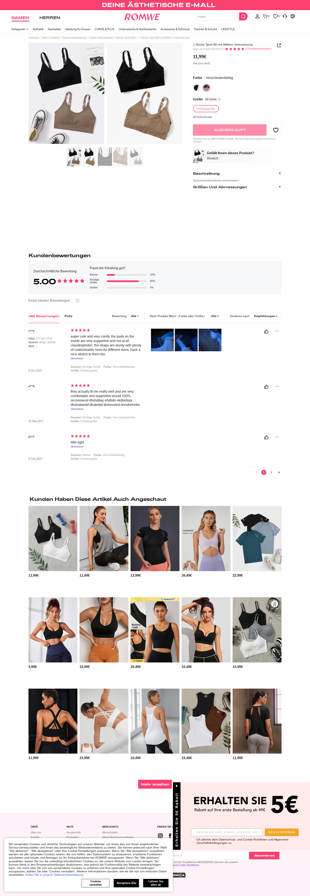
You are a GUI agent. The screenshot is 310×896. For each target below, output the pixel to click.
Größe (205, 99)
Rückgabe (72, 837)
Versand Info (73, 832)
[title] (155, 499)
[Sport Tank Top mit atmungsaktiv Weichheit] (155, 721)
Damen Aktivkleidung (74, 37)
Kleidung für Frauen (77, 29)
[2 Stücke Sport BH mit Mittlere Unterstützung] (52, 538)
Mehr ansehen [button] (155, 784)
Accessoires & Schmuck (175, 29)
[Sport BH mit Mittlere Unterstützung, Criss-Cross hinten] (52, 721)
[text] (107, 330)
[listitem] (52, 550)
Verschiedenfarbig (119, 366)
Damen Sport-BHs (126, 37)
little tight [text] (77, 442)
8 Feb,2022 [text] (35, 458)
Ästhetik (38, 29)
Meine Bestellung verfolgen (118, 837)
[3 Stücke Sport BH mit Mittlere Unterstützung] (257, 629)
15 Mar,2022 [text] (35, 421)
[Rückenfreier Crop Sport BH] (104, 629)
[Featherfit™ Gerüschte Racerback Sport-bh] (206, 538)
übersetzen (77, 358)
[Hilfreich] (266, 331)
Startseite (33, 37)
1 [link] (264, 472)
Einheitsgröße (84, 370)
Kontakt (35, 837)
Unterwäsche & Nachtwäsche (137, 29)
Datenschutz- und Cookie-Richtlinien (178, 865)
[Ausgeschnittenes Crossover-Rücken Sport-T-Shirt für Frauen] (257, 721)
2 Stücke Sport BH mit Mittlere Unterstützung (223, 44)
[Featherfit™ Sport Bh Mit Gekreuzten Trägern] (104, 721)
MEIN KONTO (110, 827)
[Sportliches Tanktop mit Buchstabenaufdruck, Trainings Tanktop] (257, 538)
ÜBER (34, 827)
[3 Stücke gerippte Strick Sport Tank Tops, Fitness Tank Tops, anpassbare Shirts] (206, 721)
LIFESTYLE (228, 29)
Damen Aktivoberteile (101, 37)
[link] (155, 5)
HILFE (70, 827)
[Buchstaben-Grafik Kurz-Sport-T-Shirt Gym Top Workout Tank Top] (104, 538)
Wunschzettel (110, 832)
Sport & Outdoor (51, 37)
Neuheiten (54, 29)
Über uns (36, 832)
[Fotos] (105, 94)
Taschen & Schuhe (205, 29)
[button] (276, 130)
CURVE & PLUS (104, 29)
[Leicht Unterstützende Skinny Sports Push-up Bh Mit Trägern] (206, 629)
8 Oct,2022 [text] (35, 370)
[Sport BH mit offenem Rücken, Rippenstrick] (52, 629)
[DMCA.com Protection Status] (178, 874)
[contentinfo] (33, 575)
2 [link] (271, 472)
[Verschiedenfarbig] (197, 88)
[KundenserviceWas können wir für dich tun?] (284, 16)
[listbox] (257, 16)
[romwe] (142, 16)
